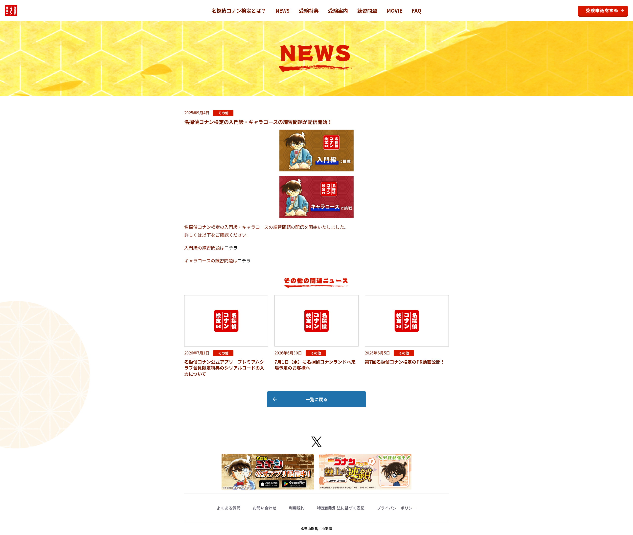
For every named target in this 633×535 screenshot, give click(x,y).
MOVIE (394, 10)
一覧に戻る (316, 399)
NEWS (282, 10)
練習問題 (367, 10)
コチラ (231, 247)
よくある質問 (228, 508)
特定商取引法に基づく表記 (340, 508)
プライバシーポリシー (396, 508)
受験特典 (309, 10)
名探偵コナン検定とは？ (239, 10)
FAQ (416, 10)
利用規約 (297, 508)
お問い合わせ (264, 508)
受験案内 (338, 10)
